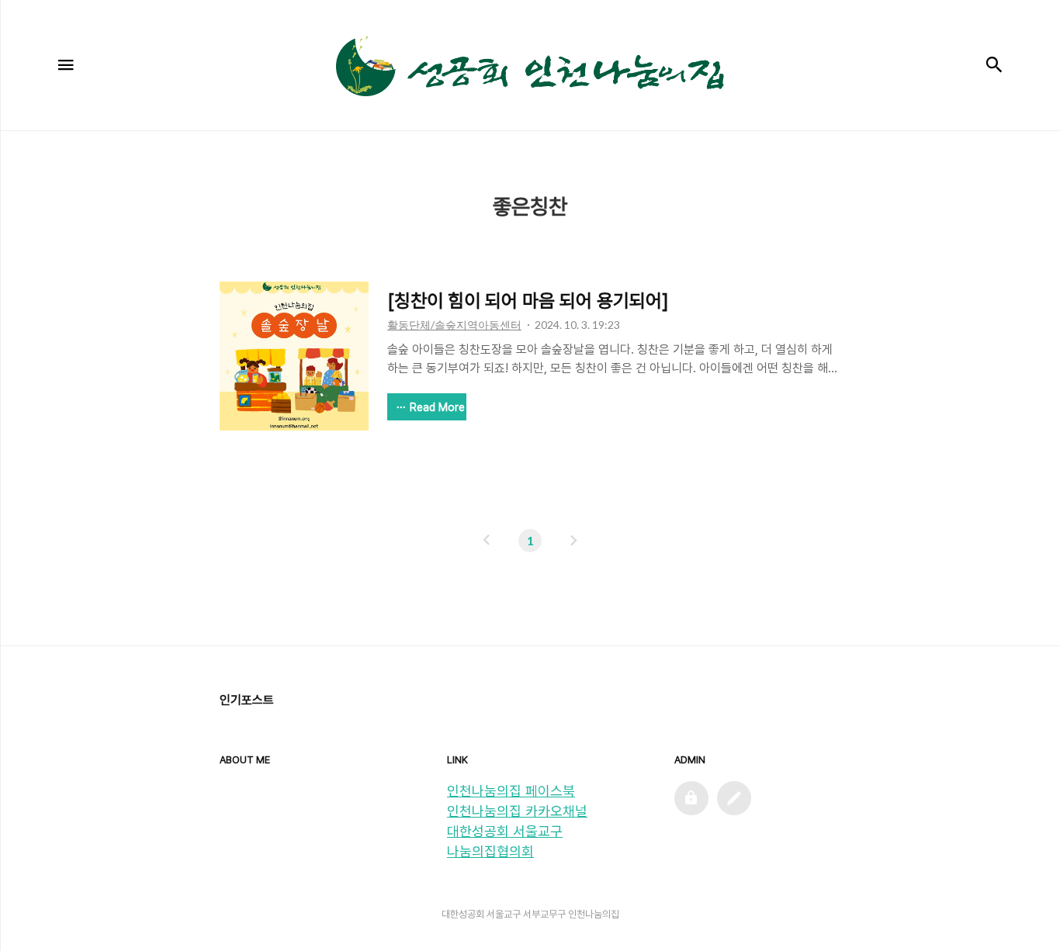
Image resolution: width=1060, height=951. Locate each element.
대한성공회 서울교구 (505, 831)
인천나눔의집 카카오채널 (517, 811)
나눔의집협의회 (490, 851)
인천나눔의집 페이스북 (511, 791)
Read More (437, 407)
